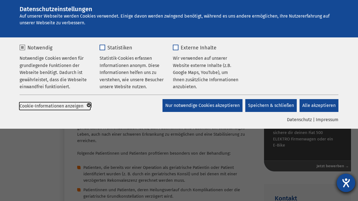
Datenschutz (299, 119)
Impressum (327, 119)
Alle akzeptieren (319, 105)
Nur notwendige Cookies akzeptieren (202, 105)
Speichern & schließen (271, 105)
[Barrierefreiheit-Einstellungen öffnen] (346, 183)
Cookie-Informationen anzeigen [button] (52, 106)
